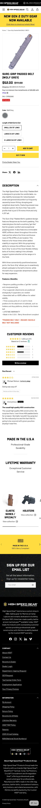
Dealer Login (7, 666)
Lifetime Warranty (9, 720)
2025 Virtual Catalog (10, 734)
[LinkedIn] (19, 172)
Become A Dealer (9, 662)
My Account (6, 702)
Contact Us (6, 657)
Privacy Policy (6, 803)
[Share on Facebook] (14, 172)
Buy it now (20, 155)
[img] (7, 377)
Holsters (28, 511)
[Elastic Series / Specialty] (10, 499)
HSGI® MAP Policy (9, 725)
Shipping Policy (8, 707)
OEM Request (7, 675)
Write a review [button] (20, 363)
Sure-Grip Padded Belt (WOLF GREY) (18, 30)
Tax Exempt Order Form (11, 680)
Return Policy (7, 711)
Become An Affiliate (10, 716)
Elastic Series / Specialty (10, 514)
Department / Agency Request (14, 671)
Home (4, 30)
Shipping (5, 87)
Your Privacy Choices (10, 689)
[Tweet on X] (10, 172)
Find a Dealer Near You (11, 162)
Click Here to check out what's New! (20, 24)
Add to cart (28, 148)
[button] (37, 9)
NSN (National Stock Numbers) (14, 738)
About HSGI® (7, 652)
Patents (5, 729)
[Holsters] (28, 499)
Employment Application (12, 684)
